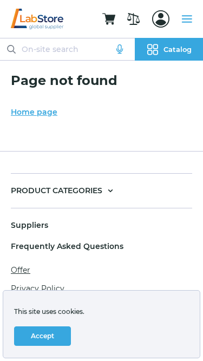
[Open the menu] (186, 19)
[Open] (160, 19)
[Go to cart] (108, 18)
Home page (34, 112)
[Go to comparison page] (133, 18)
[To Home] (37, 19)
